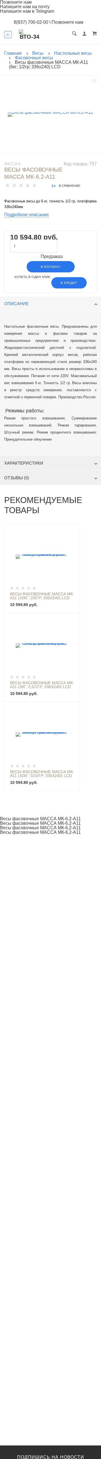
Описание (16, 303)
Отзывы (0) (16, 477)
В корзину (51, 266)
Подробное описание (26, 214)
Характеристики (23, 463)
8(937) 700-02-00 (31, 22)
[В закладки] (94, 81)
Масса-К (12, 164)
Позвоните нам (67, 22)
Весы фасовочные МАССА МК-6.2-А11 (40, 819)
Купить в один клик (32, 277)
